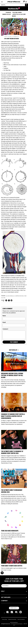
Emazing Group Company (17, 623)
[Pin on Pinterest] (11, 300)
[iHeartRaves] (13, 2)
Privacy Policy (4, 619)
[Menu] (2, 2)
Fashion (8, 12)
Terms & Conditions (21, 619)
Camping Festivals (19, 295)
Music (14, 16)
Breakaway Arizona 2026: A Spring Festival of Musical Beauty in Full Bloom (12, 375)
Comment (5, 329)
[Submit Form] (25, 585)
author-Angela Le (10, 295)
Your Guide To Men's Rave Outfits (11, 566)
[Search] (26, 5)
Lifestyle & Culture (19, 14)
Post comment (14, 342)
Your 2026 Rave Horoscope (9, 531)
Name (4, 315)
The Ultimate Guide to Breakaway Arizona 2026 (11, 491)
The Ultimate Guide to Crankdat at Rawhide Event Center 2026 (12, 452)
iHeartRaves (15, 622)
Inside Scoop (6, 14)
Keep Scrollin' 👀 (14, 350)
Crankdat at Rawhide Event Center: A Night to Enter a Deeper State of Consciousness (13, 416)
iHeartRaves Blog (13, 8)
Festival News (17, 12)
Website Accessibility (12, 619)
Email (4, 322)
